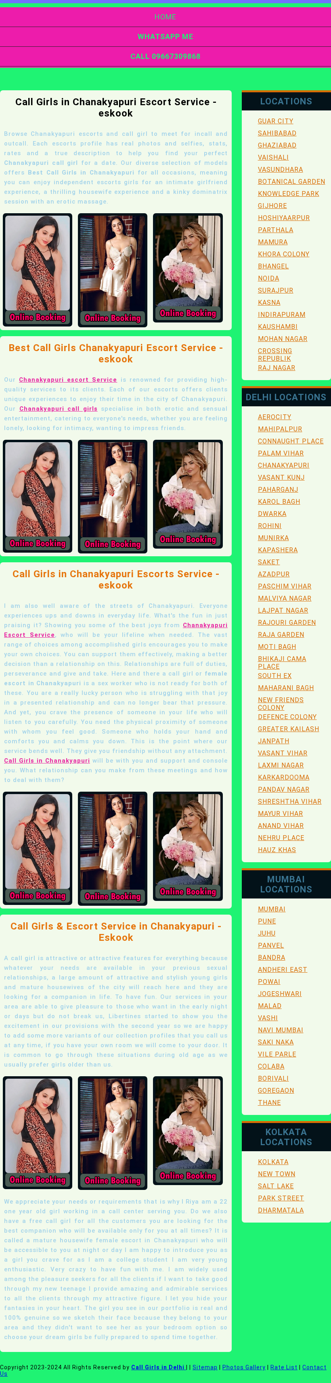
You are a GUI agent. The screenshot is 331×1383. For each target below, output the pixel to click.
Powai (269, 982)
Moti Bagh (277, 647)
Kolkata (273, 1162)
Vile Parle (277, 1054)
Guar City (275, 121)
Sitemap (205, 1367)
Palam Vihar (281, 453)
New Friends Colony (281, 703)
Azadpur (274, 574)
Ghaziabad (277, 145)
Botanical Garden (291, 181)
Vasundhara (280, 169)
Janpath (273, 741)
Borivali (273, 1078)
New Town (276, 1174)
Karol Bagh (279, 501)
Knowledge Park (288, 194)
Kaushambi (278, 327)
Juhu (267, 933)
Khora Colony (284, 254)
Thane (269, 1102)
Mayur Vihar (280, 813)
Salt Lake (276, 1186)
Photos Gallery (244, 1367)
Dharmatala (281, 1210)
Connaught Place (291, 441)
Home (165, 16)
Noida (268, 278)
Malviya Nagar (285, 598)
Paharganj (278, 489)
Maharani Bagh (286, 688)
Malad (270, 1006)
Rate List (283, 1367)
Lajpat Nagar (283, 610)
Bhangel (273, 266)
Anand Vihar (281, 826)
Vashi (268, 1018)
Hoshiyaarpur (284, 218)
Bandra (271, 957)
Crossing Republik (275, 354)
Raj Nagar (276, 368)
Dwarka (272, 514)
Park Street (281, 1198)
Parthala (275, 230)
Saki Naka (276, 1042)
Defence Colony (287, 717)
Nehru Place (281, 838)
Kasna (269, 302)
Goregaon (276, 1090)
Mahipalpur (280, 429)
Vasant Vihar (283, 753)
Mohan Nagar (283, 339)
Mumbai (272, 909)
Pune (267, 921)
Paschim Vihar (285, 586)
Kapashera (278, 550)
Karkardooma (284, 777)
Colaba (271, 1066)
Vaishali (273, 157)
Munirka (273, 538)
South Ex (275, 676)
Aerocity (274, 417)
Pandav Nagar (284, 789)
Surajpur (275, 290)
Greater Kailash (288, 729)
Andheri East (283, 969)
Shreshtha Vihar (290, 801)
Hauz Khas (277, 850)
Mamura (273, 242)
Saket (269, 562)
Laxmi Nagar (281, 765)
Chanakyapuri (284, 465)
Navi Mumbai (281, 1030)
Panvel (271, 945)
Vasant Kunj (281, 477)
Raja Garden (281, 634)
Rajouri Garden (287, 622)
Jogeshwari (280, 994)
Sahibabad (277, 133)
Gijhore (272, 206)
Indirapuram (282, 314)
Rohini (270, 526)
